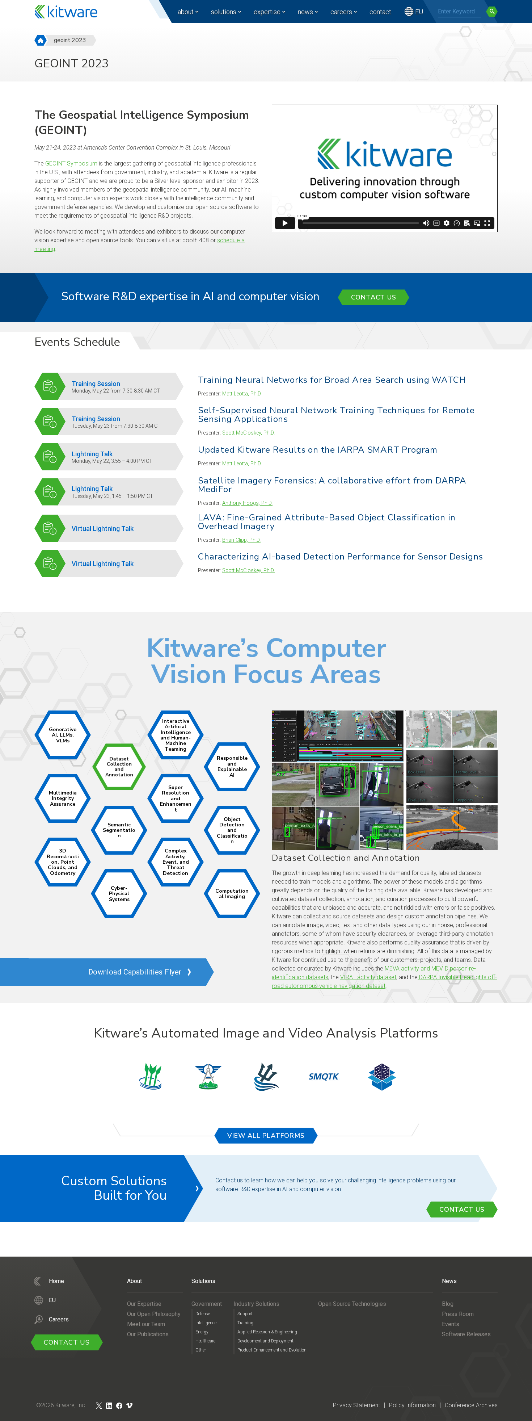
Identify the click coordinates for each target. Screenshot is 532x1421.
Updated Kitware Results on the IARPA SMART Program (318, 450)
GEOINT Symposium (71, 163)
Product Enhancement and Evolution (272, 1350)
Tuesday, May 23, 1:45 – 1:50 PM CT (112, 496)
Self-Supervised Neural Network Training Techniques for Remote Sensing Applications (336, 414)
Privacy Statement (356, 1405)
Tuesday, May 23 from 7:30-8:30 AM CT (116, 426)
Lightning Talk (92, 454)
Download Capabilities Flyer (135, 972)
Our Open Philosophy (154, 1314)
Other (200, 1350)
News (305, 12)
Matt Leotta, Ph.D (241, 394)
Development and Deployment (265, 1341)
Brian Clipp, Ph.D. (241, 540)
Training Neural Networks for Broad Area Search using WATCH (332, 380)
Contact (380, 12)
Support (245, 1313)
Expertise (267, 12)
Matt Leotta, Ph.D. (242, 464)
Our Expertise (144, 1303)
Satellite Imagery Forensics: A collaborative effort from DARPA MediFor (332, 485)
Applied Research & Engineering (267, 1331)
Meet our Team (146, 1324)
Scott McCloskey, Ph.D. (248, 433)
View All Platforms (265, 1135)
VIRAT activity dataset (368, 977)
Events (450, 1324)
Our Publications (148, 1334)
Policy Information (412, 1405)
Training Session (96, 383)
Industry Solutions (256, 1303)
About (186, 12)
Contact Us (373, 297)
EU (419, 12)
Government (206, 1303)
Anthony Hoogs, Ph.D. (247, 503)
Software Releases (466, 1334)
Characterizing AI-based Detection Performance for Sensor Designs (340, 556)
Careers (341, 12)
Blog (447, 1303)
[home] (40, 40)
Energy (201, 1331)
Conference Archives (471, 1405)
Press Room (458, 1314)
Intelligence (205, 1322)
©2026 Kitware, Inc (60, 1405)
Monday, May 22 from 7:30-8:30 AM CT (116, 391)
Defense (202, 1313)
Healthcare (205, 1341)
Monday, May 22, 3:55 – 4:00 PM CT (112, 461)
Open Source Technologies (352, 1303)
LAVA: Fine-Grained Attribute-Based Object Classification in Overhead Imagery (327, 522)
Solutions (223, 12)
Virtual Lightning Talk (103, 528)
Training (245, 1322)
